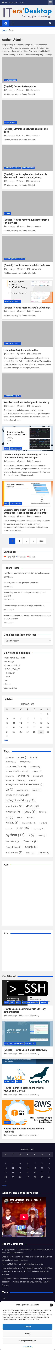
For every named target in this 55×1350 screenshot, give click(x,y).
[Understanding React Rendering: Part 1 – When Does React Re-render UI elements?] (27, 493)
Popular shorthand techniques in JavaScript (27, 402)
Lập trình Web (16, 448)
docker (23, 775)
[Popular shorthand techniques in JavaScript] (27, 386)
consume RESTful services (17, 771)
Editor (21, 780)
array (22, 757)
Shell (18, 1002)
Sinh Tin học (9, 662)
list (9, 817)
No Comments (34, 90)
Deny (27, 1334)
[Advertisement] (27, 895)
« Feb (6, 740)
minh (4, 1264)
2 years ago (10, 226)
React (6, 448)
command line (16, 766)
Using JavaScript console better (21, 350)
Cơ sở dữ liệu (9, 1081)
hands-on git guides (17, 795)
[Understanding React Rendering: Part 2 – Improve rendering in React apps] (27, 438)
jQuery (17, 168)
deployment (36, 771)
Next (41, 541)
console (35, 766)
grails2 (36, 790)
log (19, 817)
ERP (8, 677)
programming (38, 829)
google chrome (22, 790)
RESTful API (12, 841)
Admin (21, 90)
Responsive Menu (50, 2)
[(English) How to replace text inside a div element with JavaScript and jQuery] (27, 158)
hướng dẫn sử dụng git (20, 800)
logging (29, 817)
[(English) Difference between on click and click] (27, 112)
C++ (33, 757)
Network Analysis (28, 823)
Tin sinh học (13, 847)
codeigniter (25, 762)
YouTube (43, 852)
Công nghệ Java (18, 259)
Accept (27, 1326)
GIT (34, 1043)
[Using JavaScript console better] (27, 334)
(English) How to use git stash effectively (21, 583)
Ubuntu (31, 847)
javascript (13, 811)
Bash (6, 1002)
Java (32, 806)
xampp (30, 853)
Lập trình (7, 684)
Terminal (30, 841)
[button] (51, 1305)
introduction (14, 806)
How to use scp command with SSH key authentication (27, 573)
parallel (9, 829)
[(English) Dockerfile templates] (27, 70)
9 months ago (11, 1094)
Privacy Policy (27, 1346)
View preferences (27, 1341)
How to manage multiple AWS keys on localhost (24, 606)
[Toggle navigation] (12, 23)
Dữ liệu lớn (10, 673)
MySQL (12, 822)
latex (42, 812)
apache (10, 757)
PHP (23, 828)
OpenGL (43, 823)
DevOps (28, 1043)
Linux (6, 680)
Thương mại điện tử (12, 665)
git (9, 789)
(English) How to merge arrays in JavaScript (27, 307)
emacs (32, 780)
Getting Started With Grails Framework (24, 784)
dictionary (10, 776)
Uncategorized (10, 80)
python (15, 835)
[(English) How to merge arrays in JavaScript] (27, 291)
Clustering (11, 762)
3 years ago (10, 461)
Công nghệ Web (28, 168)
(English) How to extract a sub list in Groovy (27, 265)
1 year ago (10, 90)
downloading (38, 776)
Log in (4, 1298)
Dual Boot (10, 780)
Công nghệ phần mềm (30, 1002)
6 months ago (11, 1016)
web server (14, 852)
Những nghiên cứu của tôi (14, 658)
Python (7, 213)
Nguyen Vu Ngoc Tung (30, 1016)
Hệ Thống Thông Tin (12, 669)
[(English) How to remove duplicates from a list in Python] (27, 203)
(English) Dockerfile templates (20, 86)
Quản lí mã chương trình (14, 1043)
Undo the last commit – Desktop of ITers (19, 1257)
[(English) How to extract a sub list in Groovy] (27, 249)
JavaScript (8, 168)
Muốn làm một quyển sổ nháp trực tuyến (26, 1264)
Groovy (7, 259)
